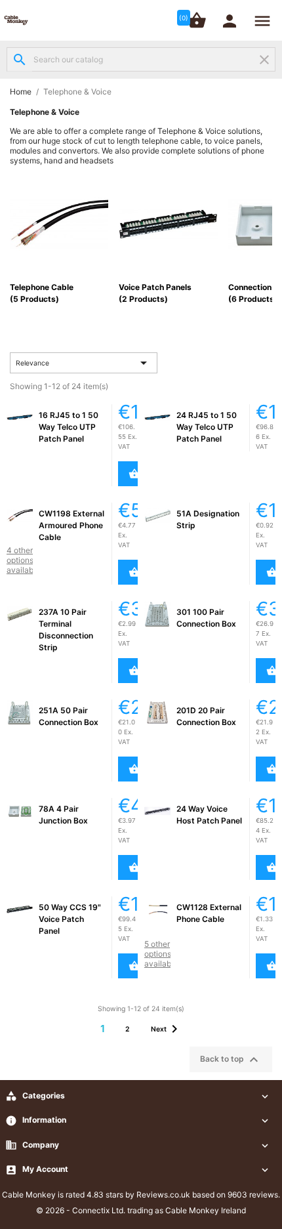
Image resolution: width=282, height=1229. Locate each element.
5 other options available (161, 954)
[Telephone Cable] (59, 223)
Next (166, 1029)
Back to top (231, 1060)
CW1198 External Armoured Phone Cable (71, 525)
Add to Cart (128, 473)
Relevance (84, 363)
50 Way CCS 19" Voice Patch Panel (70, 919)
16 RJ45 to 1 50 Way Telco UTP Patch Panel (68, 427)
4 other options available (23, 560)
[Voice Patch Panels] (168, 223)
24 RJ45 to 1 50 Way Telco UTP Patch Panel (206, 427)
